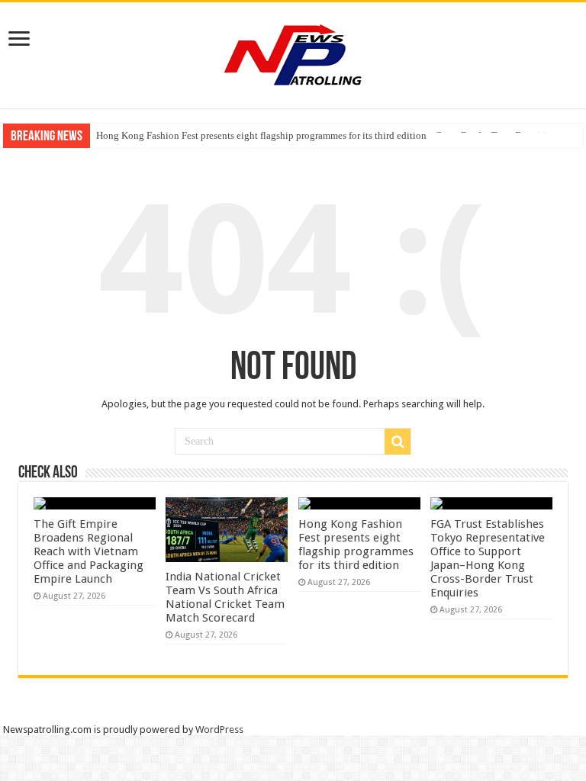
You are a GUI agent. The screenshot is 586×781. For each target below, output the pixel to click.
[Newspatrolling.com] (293, 52)
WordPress (219, 729)
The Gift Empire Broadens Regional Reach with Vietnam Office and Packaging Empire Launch (88, 551)
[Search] (398, 442)
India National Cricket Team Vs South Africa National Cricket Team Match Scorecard (225, 597)
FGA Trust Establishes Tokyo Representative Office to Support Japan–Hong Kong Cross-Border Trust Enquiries (487, 558)
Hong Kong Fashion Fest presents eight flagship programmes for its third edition (261, 135)
